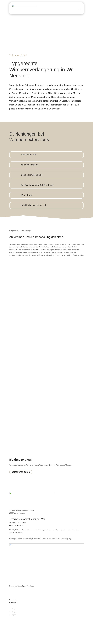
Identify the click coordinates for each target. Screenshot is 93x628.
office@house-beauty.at (17, 523)
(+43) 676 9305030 (16, 525)
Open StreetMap (28, 586)
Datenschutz (13, 602)
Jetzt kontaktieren (21, 472)
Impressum (13, 600)
